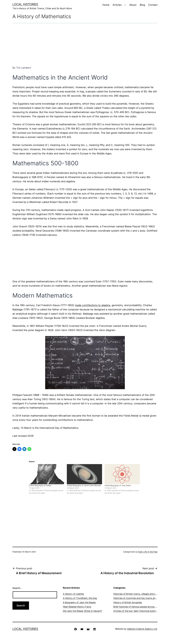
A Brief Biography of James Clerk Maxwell (84, 485)
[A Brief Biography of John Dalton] (122, 474)
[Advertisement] (85, 44)
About (132, 4)
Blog (142, 4)
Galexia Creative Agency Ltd (142, 629)
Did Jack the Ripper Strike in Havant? (82, 611)
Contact (153, 4)
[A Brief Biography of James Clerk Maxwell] (84, 474)
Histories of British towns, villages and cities (136, 594)
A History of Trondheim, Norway (80, 598)
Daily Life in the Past (148, 551)
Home (105, 4)
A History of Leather (73, 594)
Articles (117, 4)
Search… (17, 588)
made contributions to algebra (92, 305)
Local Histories (25, 4)
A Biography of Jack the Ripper (79, 602)
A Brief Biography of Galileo (40, 485)
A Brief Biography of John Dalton (118, 485)
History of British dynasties (127, 602)
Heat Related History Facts (77, 606)
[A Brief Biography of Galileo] (46, 474)
